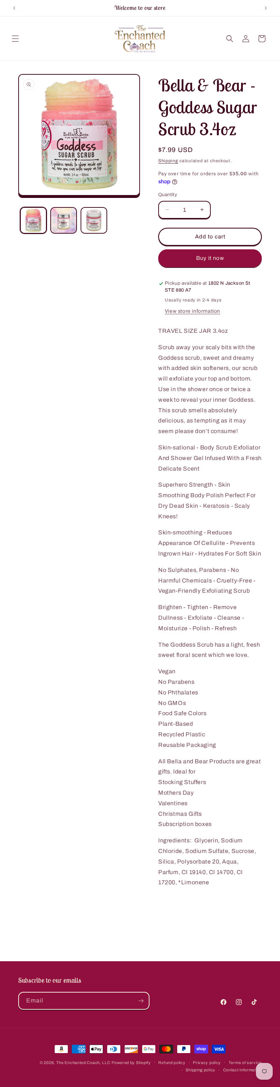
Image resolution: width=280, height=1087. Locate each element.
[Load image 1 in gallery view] (33, 220)
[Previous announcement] (14, 8)
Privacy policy (207, 1062)
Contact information (242, 1070)
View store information (192, 311)
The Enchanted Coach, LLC (83, 1062)
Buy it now (210, 258)
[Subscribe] (141, 1001)
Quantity (167, 194)
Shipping (168, 160)
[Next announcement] (266, 8)
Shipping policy (200, 1070)
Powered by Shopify (131, 1062)
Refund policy (171, 1062)
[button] (15, 39)
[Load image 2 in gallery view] (63, 220)
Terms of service (245, 1062)
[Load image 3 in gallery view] (94, 220)
